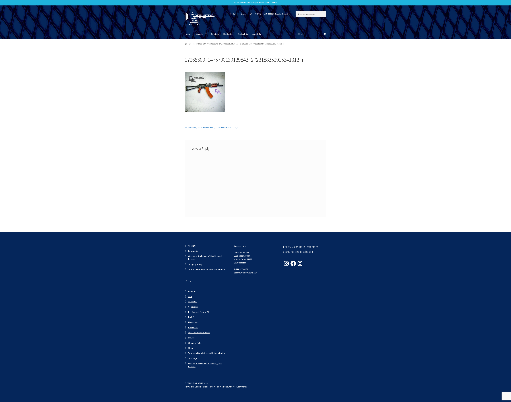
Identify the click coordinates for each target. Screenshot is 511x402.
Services (215, 34)
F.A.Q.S (191, 317)
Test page (192, 358)
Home (187, 34)
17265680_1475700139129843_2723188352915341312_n (216, 44)
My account (193, 322)
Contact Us (243, 34)
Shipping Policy (195, 264)
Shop (190, 348)
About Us (256, 34)
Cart (190, 296)
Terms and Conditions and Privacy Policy (206, 269)
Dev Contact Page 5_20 (198, 312)
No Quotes (228, 34)
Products (199, 34)
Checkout (192, 301)
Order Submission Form (199, 332)
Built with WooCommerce (235, 386)
